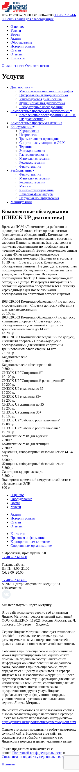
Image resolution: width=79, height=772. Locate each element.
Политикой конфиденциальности (37, 753)
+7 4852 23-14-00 (14, 557)
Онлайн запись (13, 66)
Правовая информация (28, 538)
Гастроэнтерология (33, 154)
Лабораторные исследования (41, 107)
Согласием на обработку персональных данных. (38, 757)
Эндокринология (32, 150)
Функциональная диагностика (42, 103)
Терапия (25, 146)
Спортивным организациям (31, 545)
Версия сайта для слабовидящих (29, 19)
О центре (17, 26)
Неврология (28, 135)
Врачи (15, 34)
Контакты (18, 58)
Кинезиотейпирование (36, 190)
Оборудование (21, 42)
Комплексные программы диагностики (40, 111)
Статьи (16, 50)
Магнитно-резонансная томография (46, 91)
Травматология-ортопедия (39, 139)
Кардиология (29, 131)
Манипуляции (21, 202)
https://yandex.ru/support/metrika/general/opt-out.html (39, 722)
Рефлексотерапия (32, 162)
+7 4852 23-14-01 (14, 580)
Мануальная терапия (34, 158)
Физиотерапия (30, 166)
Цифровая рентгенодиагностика (43, 95)
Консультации (21, 127)
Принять (8, 764)
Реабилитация (21, 170)
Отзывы (17, 54)
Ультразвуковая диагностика (40, 99)
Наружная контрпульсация (39, 198)
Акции (16, 38)
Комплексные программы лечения (36, 123)
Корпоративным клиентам (30, 541)
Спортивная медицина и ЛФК (42, 143)
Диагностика (21, 87)
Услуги (16, 30)
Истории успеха (23, 46)
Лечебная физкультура (36, 194)
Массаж (25, 186)
